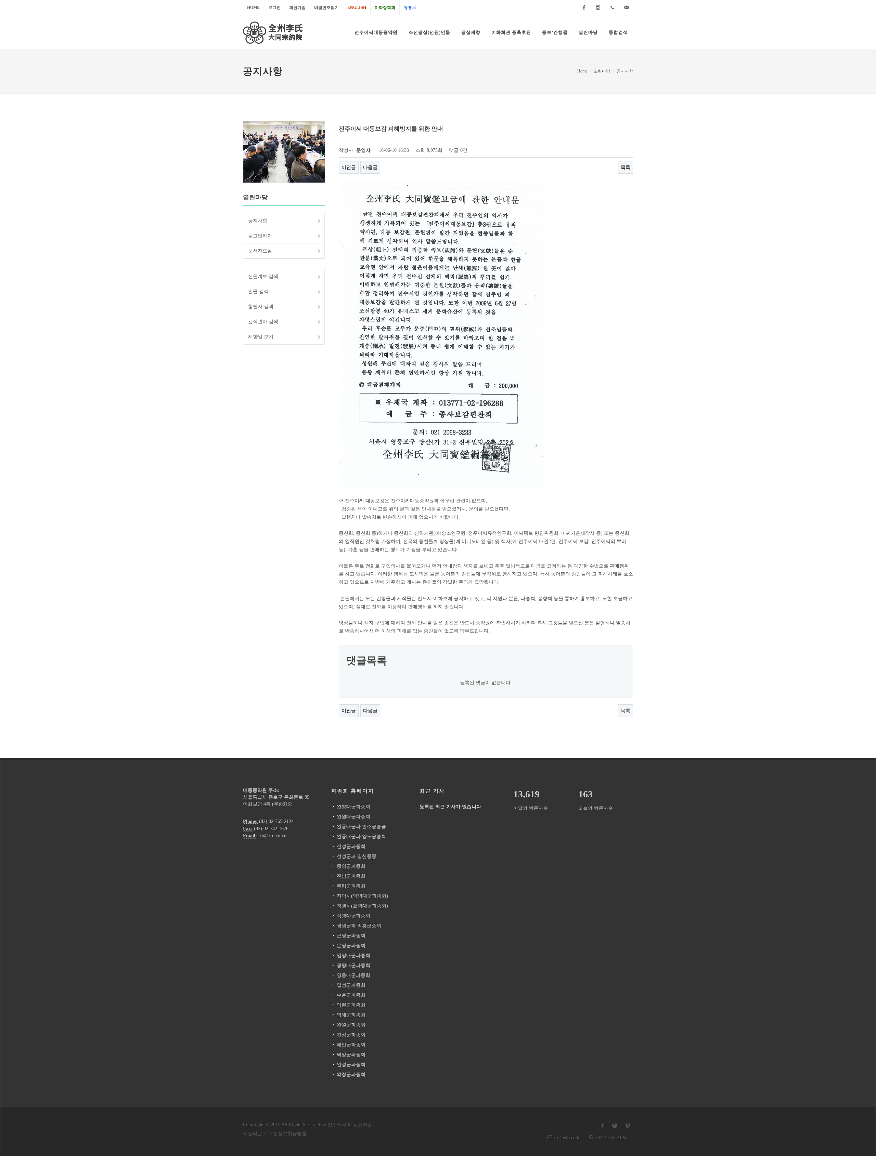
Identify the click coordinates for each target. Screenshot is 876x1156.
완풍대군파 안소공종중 (361, 826)
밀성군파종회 (351, 985)
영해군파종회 (351, 1015)
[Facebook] (584, 7)
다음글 (370, 167)
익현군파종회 (351, 1005)
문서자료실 (260, 250)
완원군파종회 (351, 1024)
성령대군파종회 (353, 915)
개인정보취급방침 (287, 1133)
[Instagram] (598, 7)
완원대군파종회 (353, 816)
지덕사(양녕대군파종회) (362, 896)
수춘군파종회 (351, 995)
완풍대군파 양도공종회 (361, 836)
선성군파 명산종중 (356, 856)
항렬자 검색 (260, 306)
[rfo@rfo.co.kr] (626, 7)
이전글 (349, 167)
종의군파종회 (351, 866)
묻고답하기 (260, 235)
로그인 (274, 7)
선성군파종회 (351, 846)
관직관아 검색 (263, 321)
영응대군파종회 (353, 975)
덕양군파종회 (351, 1054)
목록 (625, 167)
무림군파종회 (351, 886)
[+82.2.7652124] (612, 7)
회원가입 (297, 7)
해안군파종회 (351, 1044)
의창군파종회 (351, 1074)
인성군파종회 (351, 1064)
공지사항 (257, 220)
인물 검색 (258, 291)
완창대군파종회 (353, 806)
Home (253, 7)
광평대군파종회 (353, 965)
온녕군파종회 (351, 945)
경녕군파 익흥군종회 (359, 925)
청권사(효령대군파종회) (362, 905)
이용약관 (252, 1133)
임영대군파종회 (353, 955)
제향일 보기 (260, 336)
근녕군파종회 (351, 935)
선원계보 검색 (263, 276)
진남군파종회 (351, 876)
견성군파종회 (351, 1034)
